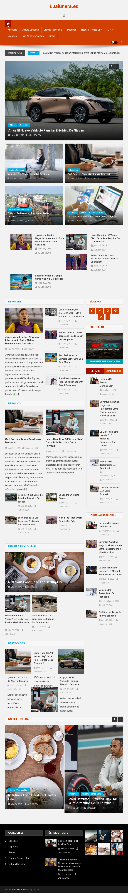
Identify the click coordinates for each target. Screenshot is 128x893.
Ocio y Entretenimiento (33, 36)
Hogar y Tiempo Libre (92, 29)
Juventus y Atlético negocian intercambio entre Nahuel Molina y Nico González (49, 240)
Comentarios (113, 371)
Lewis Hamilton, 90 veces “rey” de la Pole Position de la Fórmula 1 (105, 238)
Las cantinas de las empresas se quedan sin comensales (29, 521)
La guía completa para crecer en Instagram (92, 216)
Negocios (12, 36)
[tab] (95, 371)
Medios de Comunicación (92, 212)
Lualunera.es (64, 6)
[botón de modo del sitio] (114, 42)
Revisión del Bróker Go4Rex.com (106, 382)
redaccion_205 (94, 220)
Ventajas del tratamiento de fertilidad (28, 174)
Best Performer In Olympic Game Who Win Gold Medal (49, 277)
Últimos (95, 371)
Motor (110, 29)
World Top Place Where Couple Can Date (70, 519)
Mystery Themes (32, 889)
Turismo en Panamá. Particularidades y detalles (29, 215)
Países (12, 852)
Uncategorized (36, 53)
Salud (52, 36)
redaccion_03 (108, 394)
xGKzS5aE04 (34, 135)
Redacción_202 (94, 178)
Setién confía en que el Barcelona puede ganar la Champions (104, 258)
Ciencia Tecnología (53, 29)
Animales (12, 29)
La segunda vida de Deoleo (69, 497)
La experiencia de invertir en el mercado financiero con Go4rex (77, 53)
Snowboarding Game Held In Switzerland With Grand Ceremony (71, 382)
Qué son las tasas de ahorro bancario (89, 174)
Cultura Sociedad (30, 29)
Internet (72, 212)
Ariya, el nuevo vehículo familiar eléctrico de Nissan (46, 130)
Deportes (71, 29)
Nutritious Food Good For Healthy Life (35, 582)
